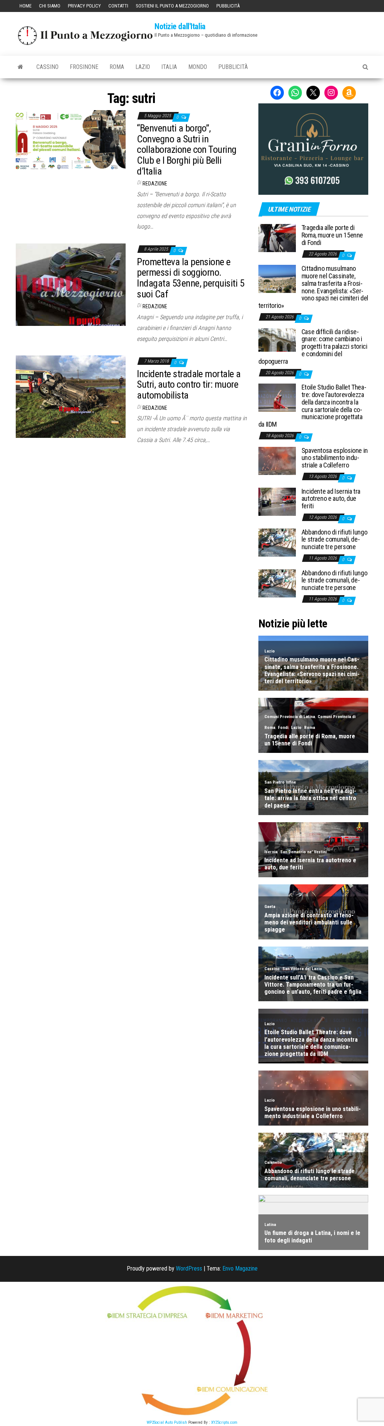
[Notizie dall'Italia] (20, 67)
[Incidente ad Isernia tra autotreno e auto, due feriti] (277, 501)
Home (26, 6)
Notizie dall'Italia (180, 26)
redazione (154, 184)
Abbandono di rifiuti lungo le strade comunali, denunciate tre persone (335, 539)
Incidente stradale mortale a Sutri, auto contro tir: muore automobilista (188, 384)
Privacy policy (84, 6)
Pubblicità (228, 6)
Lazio (142, 66)
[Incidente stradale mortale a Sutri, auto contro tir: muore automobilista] (71, 396)
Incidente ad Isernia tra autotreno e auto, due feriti (331, 498)
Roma (117, 66)
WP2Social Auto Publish (167, 1422)
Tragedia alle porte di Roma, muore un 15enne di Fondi (332, 235)
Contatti (118, 6)
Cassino (47, 66)
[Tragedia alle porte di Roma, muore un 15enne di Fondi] (277, 237)
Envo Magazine (240, 1268)
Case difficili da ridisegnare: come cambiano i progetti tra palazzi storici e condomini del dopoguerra (313, 346)
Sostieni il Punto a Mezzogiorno (172, 6)
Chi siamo (49, 6)
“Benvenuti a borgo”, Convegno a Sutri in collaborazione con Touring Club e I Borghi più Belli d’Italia (186, 149)
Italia (169, 66)
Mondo (197, 66)
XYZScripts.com (224, 1422)
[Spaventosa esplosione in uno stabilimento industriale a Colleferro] (277, 460)
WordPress (189, 1268)
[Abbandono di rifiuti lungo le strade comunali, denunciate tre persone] (277, 541)
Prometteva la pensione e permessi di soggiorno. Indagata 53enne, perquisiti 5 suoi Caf (190, 278)
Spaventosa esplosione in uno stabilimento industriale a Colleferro (335, 457)
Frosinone (84, 66)
